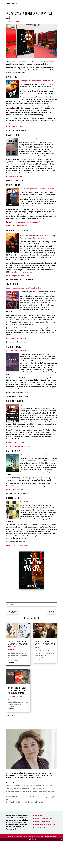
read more (11, 662)
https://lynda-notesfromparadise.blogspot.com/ (23, 222)
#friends (19, 21)
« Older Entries (11, 715)
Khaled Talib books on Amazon (17, 545)
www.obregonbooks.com (15, 442)
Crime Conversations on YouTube (45, 824)
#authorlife (12, 649)
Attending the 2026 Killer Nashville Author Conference (25, 789)
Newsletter (38, 815)
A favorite (10, 350)
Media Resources (40, 827)
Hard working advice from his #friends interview (37, 455)
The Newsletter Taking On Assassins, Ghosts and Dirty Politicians (18, 644)
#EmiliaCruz (19, 696)
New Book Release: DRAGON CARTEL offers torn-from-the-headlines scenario (17, 690)
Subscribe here (38, 238)
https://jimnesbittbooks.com (16, 338)
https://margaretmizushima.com (17, 276)
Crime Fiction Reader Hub (42, 821)
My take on (31, 405)
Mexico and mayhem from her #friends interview (37, 189)
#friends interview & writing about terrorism (34, 139)
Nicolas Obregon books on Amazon (18, 446)
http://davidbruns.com (14, 176)
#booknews (11, 696)
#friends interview (20, 350)
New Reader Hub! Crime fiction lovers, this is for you (24, 802)
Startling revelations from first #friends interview (37, 81)
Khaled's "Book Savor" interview (31, 502)
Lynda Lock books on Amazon (16, 226)
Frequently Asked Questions (43, 818)
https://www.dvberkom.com (16, 126)
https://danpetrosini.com (15, 490)
